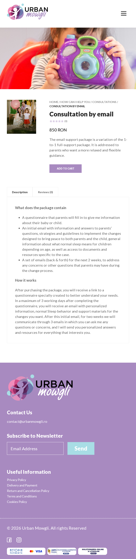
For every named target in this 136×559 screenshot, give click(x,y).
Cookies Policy (17, 502)
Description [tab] (20, 192)
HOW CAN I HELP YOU (75, 101)
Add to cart (65, 168)
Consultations (104, 101)
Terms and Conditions (22, 496)
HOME (53, 101)
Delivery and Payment (22, 485)
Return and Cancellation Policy (28, 491)
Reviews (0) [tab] (45, 192)
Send (81, 448)
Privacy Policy (16, 480)
